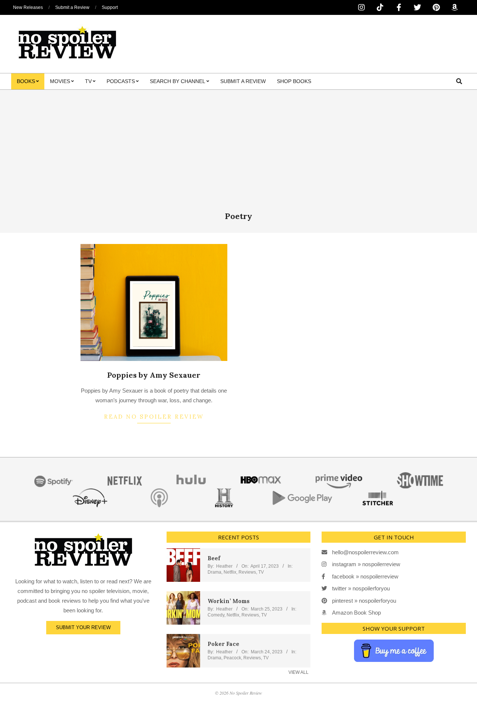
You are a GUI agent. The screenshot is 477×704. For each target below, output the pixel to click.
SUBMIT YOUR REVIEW (83, 627)
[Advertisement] (238, 155)
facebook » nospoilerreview (365, 576)
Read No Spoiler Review (154, 416)
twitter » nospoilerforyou (361, 588)
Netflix (230, 572)
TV (261, 572)
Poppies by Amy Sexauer (153, 375)
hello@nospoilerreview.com (365, 552)
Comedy (216, 615)
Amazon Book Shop (356, 612)
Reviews (247, 572)
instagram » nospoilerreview (366, 564)
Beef (214, 558)
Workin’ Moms (229, 601)
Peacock (232, 657)
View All (298, 672)
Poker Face (223, 643)
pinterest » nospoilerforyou (364, 600)
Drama (214, 572)
